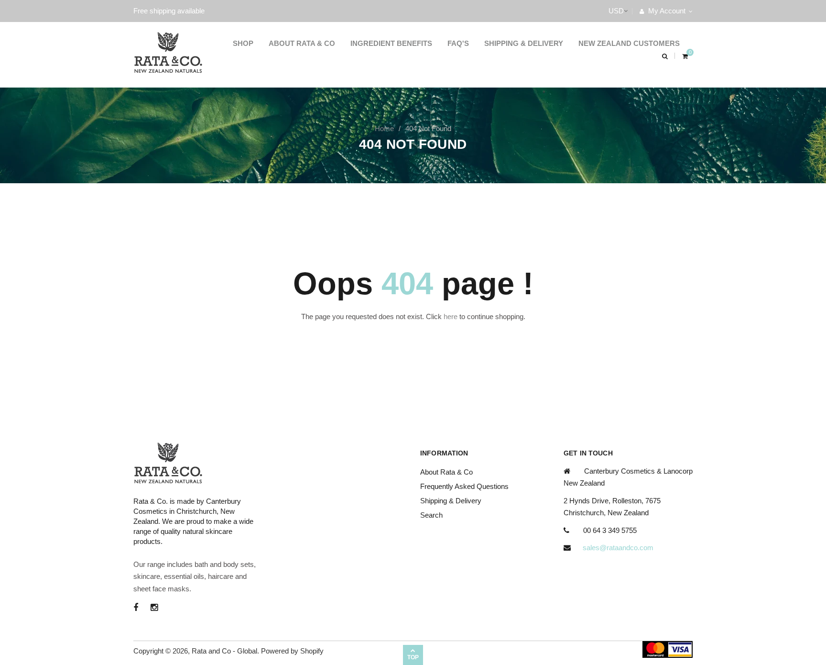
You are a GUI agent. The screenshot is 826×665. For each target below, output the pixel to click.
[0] (685, 56)
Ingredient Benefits (391, 43)
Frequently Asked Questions (464, 486)
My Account (665, 11)
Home (384, 128)
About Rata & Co (302, 43)
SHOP (243, 43)
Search (431, 515)
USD (606, 11)
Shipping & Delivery (523, 43)
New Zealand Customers (629, 43)
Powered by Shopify (292, 651)
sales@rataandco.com (618, 547)
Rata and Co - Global (224, 651)
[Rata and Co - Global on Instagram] (154, 608)
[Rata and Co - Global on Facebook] (135, 608)
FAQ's (458, 43)
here (450, 316)
